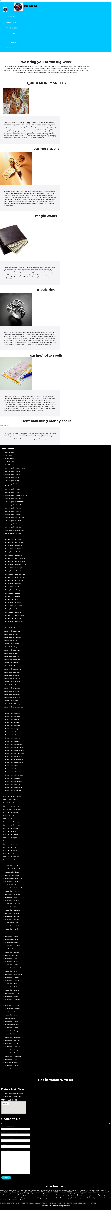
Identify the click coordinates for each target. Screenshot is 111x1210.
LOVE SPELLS (10, 17)
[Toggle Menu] (44, 38)
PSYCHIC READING (12, 28)
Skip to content (4, 1)
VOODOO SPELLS (11, 34)
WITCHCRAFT (13, 42)
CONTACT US (10, 48)
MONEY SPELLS (11, 22)
